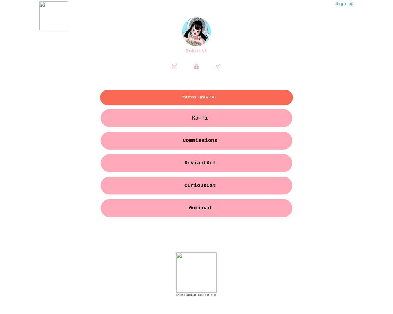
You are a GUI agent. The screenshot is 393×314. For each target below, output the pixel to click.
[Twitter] (218, 85)
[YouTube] (198, 85)
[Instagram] (176, 85)
